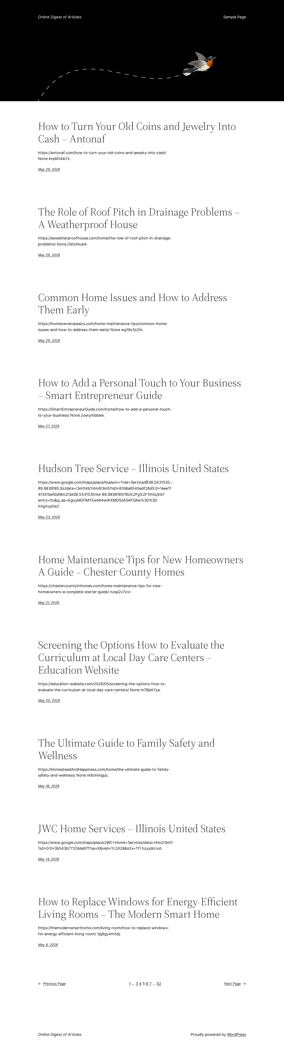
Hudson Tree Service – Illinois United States (133, 468)
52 (159, 983)
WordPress (236, 1034)
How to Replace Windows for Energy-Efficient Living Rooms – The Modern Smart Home (138, 907)
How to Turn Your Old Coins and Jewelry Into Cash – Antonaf (137, 132)
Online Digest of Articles (59, 17)
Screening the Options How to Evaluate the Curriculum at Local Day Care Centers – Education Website (131, 657)
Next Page (235, 983)
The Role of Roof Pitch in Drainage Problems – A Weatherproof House (139, 217)
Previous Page (52, 983)
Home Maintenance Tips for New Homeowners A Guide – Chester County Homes (140, 565)
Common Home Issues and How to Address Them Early (132, 303)
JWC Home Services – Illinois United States (132, 828)
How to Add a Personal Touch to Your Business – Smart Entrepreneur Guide (139, 388)
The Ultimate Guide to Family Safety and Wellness (126, 749)
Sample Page (234, 17)
